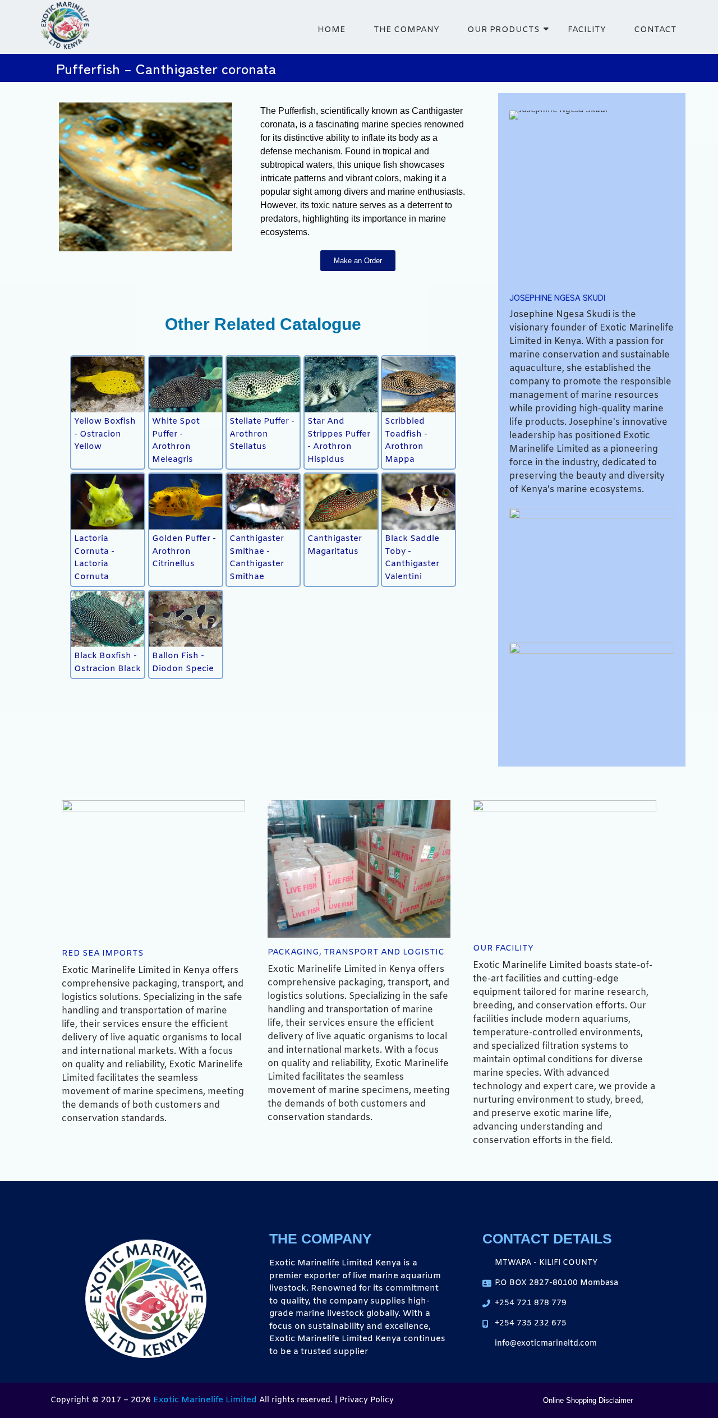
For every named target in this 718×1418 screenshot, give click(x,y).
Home (331, 29)
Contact (655, 29)
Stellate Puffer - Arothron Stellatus (261, 434)
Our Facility (503, 948)
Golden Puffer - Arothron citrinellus (184, 551)
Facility (587, 29)
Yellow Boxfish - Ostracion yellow (105, 434)
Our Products (503, 29)
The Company (406, 29)
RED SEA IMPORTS (103, 953)
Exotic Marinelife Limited (205, 1400)
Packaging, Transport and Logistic (356, 952)
